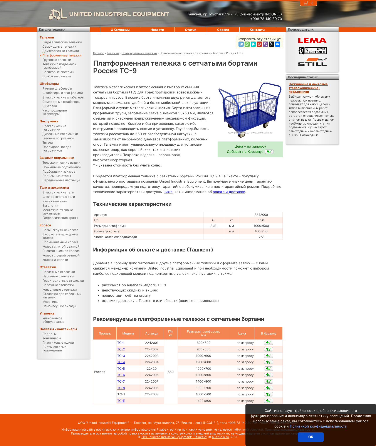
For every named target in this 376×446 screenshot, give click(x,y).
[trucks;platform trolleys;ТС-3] (268, 356)
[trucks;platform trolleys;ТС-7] (268, 381)
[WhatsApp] (247, 44)
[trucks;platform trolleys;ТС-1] (268, 343)
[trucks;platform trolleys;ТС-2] (268, 349)
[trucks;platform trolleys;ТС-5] (268, 368)
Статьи (190, 30)
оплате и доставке (229, 192)
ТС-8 (121, 388)
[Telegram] (241, 44)
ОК (310, 437)
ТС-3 (121, 356)
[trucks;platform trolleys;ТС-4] (268, 362)
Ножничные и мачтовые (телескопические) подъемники (308, 87)
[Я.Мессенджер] (253, 44)
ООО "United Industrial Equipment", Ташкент (173, 437)
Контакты (257, 30)
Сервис (223, 30)
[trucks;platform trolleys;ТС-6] (268, 375)
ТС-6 (121, 375)
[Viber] (265, 44)
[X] (271, 44)
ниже (168, 192)
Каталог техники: (52, 29)
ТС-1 (120, 342)
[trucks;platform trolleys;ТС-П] (268, 401)
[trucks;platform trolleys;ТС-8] (268, 388)
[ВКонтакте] (277, 44)
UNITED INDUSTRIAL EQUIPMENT (119, 14)
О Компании (120, 30)
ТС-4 (121, 362)
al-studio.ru (220, 437)
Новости (157, 30)
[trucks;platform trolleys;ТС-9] (269, 152)
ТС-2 (121, 349)
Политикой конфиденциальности (318, 426)
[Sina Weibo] (259, 44)
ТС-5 (121, 368)
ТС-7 (121, 381)
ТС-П (121, 401)
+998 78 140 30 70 (242, 422)
